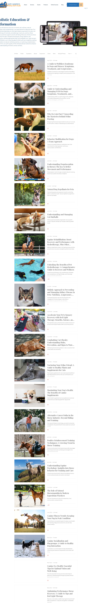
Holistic (22, 53)
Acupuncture (42, 53)
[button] (81, 5)
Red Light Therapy (62, 53)
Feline (54, 53)
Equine (35, 53)
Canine (48, 53)
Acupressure (28, 53)
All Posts (16, 53)
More (69, 53)
